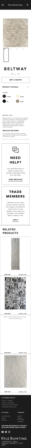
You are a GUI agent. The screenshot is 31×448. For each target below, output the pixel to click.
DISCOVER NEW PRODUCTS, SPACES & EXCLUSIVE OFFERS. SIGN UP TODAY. (14, 426)
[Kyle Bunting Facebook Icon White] (3, 432)
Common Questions (9, 407)
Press (4, 418)
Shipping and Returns (10, 405)
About (20, 416)
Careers (21, 421)
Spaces (4, 420)
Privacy (14, 443)
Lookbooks (6, 416)
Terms (5, 443)
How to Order (7, 400)
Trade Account (21, 419)
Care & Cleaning (8, 402)
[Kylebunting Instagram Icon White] (9, 432)
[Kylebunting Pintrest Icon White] (6, 432)
